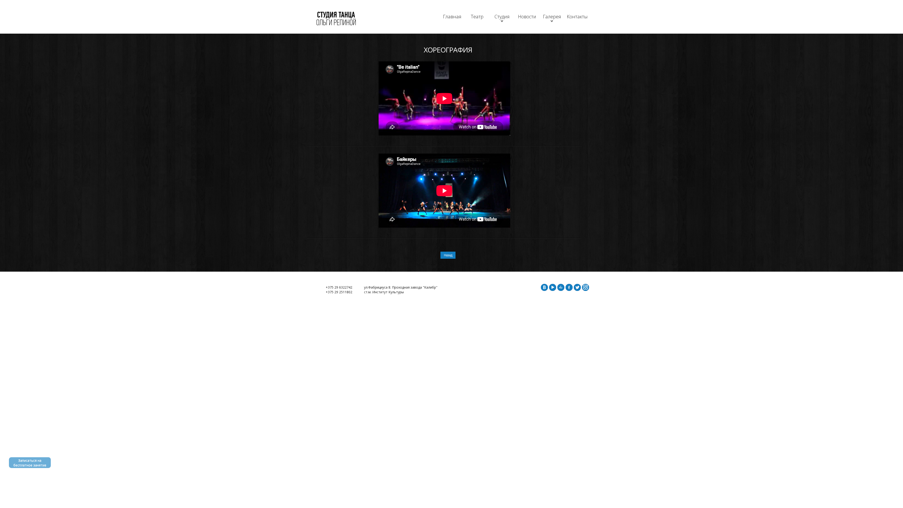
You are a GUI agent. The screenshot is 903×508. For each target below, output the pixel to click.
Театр (477, 16)
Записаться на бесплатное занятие (29, 462)
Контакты (577, 16)
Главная (452, 16)
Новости (527, 16)
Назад (448, 255)
